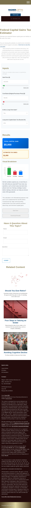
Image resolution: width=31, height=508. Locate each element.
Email (5, 237)
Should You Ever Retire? (15, 291)
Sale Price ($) (6, 77)
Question (4, 246)
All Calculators (5, 372)
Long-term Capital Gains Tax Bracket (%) (14, 119)
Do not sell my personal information (20, 426)
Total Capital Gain (11, 141)
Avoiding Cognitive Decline (15, 352)
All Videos (4, 370)
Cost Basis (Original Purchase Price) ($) (13, 93)
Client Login (15, 14)
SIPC (24, 447)
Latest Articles (5, 368)
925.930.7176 (16, 18)
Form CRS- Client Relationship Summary (11, 496)
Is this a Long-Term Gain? (9, 109)
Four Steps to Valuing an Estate (15, 321)
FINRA (20, 447)
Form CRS (7, 395)
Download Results (15, 215)
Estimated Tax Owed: (10, 152)
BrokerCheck (9, 398)
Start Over (15, 210)
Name (5, 228)
